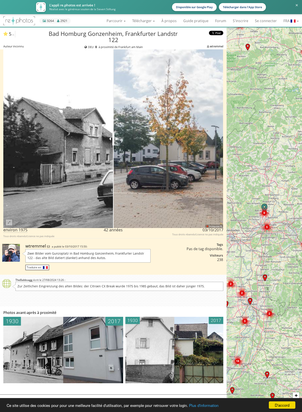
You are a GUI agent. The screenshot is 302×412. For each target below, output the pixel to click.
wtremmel (216, 46)
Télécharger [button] (142, 20)
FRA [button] (287, 20)
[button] (247, 47)
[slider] (113, 138)
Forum (220, 20)
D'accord (282, 405)
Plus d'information (203, 405)
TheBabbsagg (23, 280)
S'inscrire (240, 20)
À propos (169, 20)
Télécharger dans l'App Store (242, 7)
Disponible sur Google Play (194, 7)
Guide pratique (195, 20)
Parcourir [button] (115, 20)
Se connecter (266, 20)
